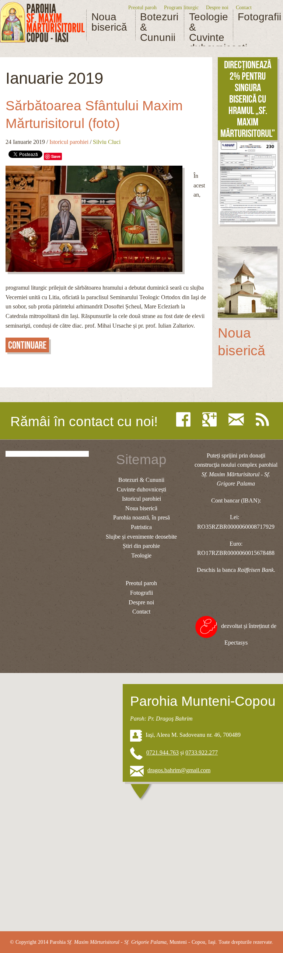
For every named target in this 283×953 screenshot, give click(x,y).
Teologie (141, 555)
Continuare (27, 345)
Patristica (141, 527)
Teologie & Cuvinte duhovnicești (208, 32)
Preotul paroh (142, 7)
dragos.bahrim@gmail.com (178, 770)
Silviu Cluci (106, 142)
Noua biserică (109, 22)
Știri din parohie (141, 546)
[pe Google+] (211, 420)
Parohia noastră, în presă (141, 517)
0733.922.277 (201, 752)
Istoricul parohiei (68, 142)
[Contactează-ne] (238, 420)
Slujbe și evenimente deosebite (141, 537)
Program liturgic (181, 7)
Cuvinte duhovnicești (141, 489)
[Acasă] (42, 22)
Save (55, 156)
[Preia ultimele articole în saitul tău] (264, 420)
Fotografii (257, 17)
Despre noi (217, 7)
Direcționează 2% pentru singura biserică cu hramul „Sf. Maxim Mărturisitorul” (247, 99)
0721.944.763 (162, 752)
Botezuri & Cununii (159, 27)
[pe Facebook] (185, 420)
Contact (244, 7)
